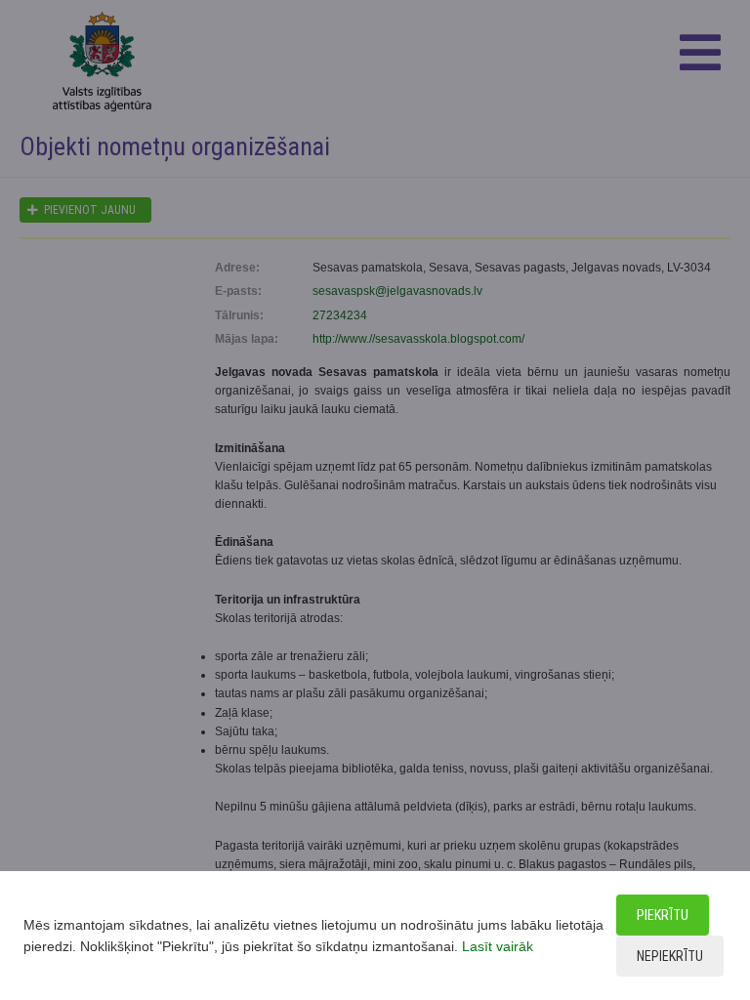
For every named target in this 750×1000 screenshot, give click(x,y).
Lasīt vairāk (497, 946)
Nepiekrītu (670, 956)
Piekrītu (662, 915)
